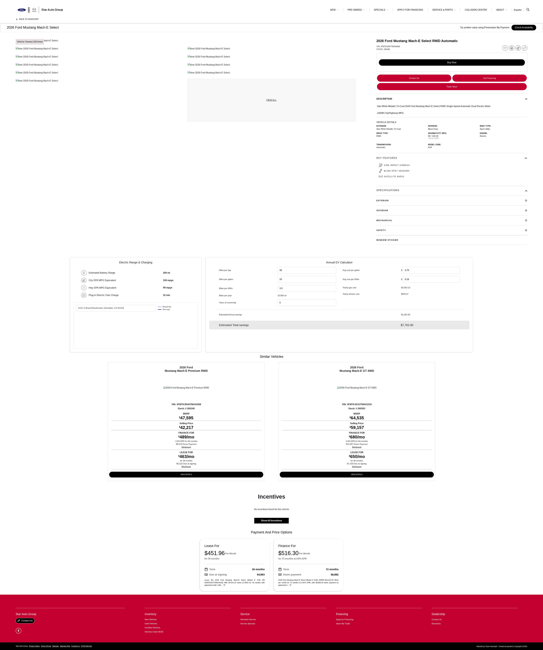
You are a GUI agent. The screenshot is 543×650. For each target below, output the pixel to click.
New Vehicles (151, 619)
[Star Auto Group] (40, 9)
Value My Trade (343, 623)
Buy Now (451, 62)
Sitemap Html (65, 646)
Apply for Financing (344, 619)
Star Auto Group (22, 646)
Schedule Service (248, 619)
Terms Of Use (46, 646)
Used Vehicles (151, 623)
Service (245, 614)
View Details (186, 475)
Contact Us (27, 620)
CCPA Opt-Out (86, 646)
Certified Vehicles (152, 628)
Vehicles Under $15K (154, 632)
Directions (436, 623)
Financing (342, 614)
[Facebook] (18, 631)
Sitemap (55, 646)
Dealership (438, 614)
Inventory (150, 614)
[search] (528, 10)
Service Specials (247, 623)
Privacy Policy (34, 646)
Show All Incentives (271, 520)
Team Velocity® (491, 646)
